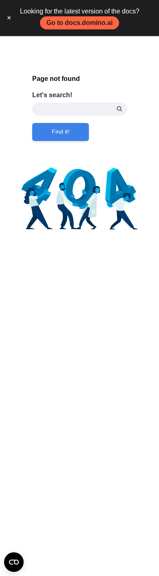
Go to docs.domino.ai (79, 22)
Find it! (60, 131)
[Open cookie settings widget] (14, 562)
